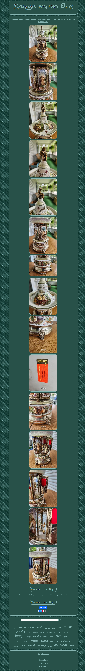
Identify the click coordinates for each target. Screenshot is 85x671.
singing (37, 636)
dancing (41, 645)
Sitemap (43, 657)
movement (22, 640)
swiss (22, 627)
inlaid (51, 642)
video (44, 640)
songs (29, 637)
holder (50, 646)
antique (49, 632)
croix (71, 646)
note (58, 636)
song (15, 628)
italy (24, 645)
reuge (34, 640)
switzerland (35, 627)
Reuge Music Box (43, 654)
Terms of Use (43, 666)
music (68, 627)
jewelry (20, 631)
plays (53, 628)
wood (31, 645)
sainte (71, 637)
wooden (57, 632)
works (42, 632)
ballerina (66, 641)
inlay (45, 637)
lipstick (65, 637)
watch (35, 632)
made (51, 636)
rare (59, 627)
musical (60, 645)
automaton (16, 646)
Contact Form (43, 660)
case (29, 632)
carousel (66, 632)
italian (57, 642)
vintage (18, 636)
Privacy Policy (43, 663)
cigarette (47, 628)
